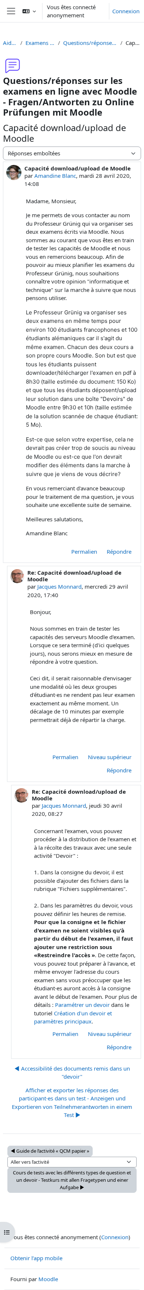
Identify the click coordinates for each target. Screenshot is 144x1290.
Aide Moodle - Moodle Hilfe (10, 42)
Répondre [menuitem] (119, 551)
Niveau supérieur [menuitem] (109, 757)
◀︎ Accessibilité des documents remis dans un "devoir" (72, 1073)
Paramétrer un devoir (83, 1004)
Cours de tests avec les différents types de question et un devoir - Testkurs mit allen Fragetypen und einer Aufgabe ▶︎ (72, 1179)
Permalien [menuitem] (84, 551)
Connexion (126, 11)
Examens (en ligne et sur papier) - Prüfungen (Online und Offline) (40, 42)
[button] (29, 11)
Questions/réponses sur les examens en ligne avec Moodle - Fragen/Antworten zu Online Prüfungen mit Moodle (90, 42)
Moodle (48, 1279)
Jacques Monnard (59, 586)
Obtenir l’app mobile (36, 1258)
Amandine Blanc (55, 175)
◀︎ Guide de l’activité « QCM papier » (50, 1151)
